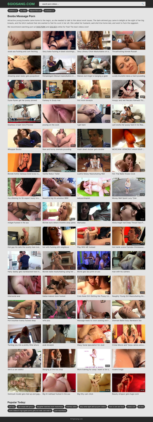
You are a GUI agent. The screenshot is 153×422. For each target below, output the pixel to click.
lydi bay (12, 407)
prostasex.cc (49, 11)
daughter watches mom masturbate (50, 407)
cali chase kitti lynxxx (26, 407)
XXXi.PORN (40, 27)
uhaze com (131, 407)
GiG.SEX (53, 27)
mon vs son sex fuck (116, 407)
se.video (23, 11)
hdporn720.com (35, 11)
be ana (141, 407)
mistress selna (71, 407)
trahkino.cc (13, 11)
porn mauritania (60, 410)
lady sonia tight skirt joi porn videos (93, 407)
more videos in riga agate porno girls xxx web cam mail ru (30, 410)
